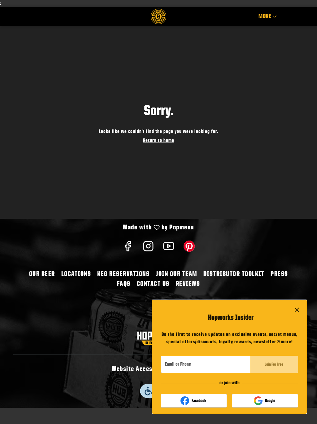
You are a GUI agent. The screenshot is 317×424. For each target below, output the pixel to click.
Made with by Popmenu (99, 228)
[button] (268, 16)
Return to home (158, 140)
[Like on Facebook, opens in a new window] (127, 249)
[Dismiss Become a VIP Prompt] (296, 309)
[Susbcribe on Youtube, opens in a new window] (168, 249)
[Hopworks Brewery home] (158, 16)
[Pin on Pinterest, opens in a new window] (189, 249)
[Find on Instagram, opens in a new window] (148, 249)
